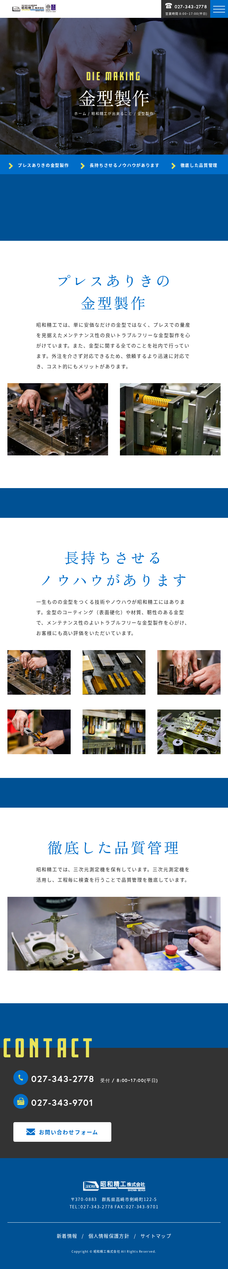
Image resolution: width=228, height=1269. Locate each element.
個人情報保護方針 (108, 1235)
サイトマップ (155, 1235)
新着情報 (67, 1235)
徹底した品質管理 (199, 165)
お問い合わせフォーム (69, 1132)
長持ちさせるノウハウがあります (124, 165)
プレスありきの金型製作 (43, 165)
